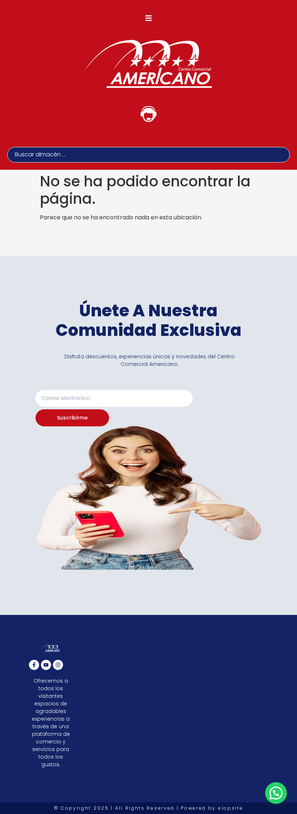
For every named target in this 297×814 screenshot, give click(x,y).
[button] (148, 18)
